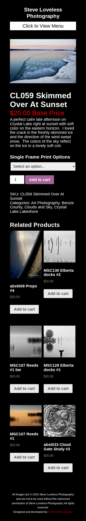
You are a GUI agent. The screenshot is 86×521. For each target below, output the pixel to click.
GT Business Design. (60, 511)
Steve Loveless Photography (43, 13)
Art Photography (45, 203)
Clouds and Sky (38, 207)
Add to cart (39, 179)
